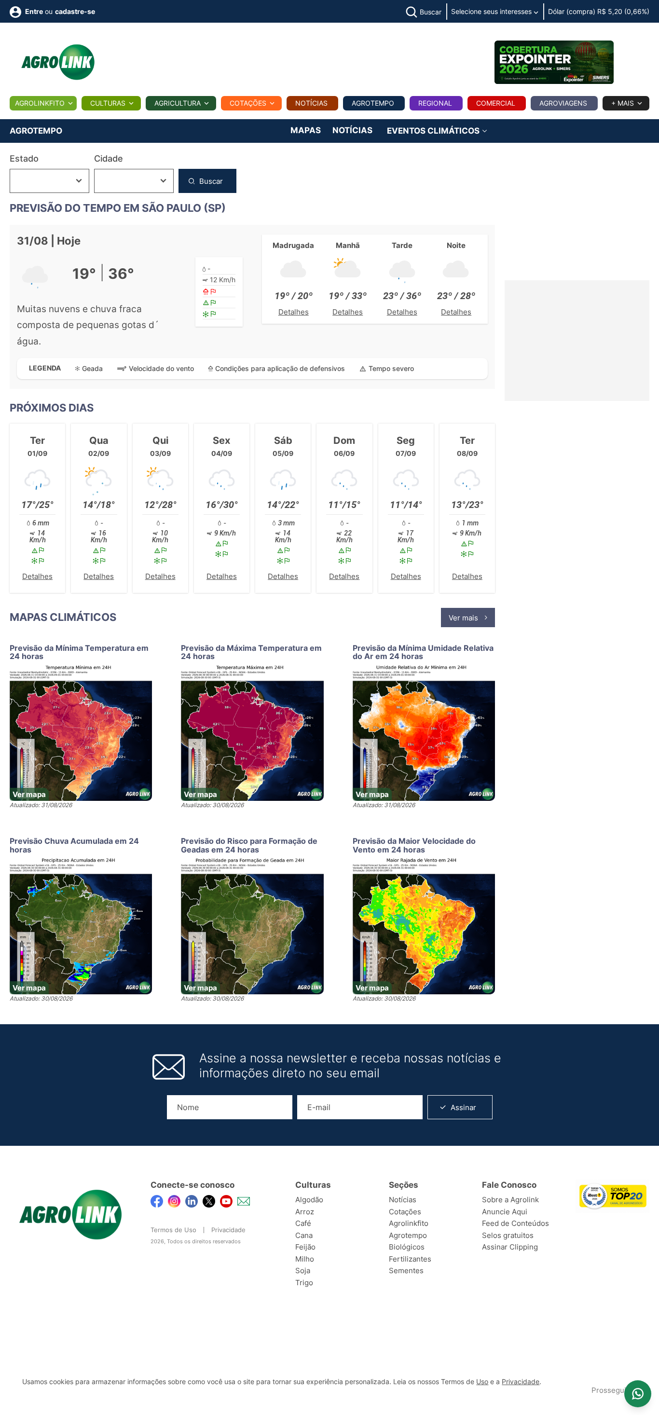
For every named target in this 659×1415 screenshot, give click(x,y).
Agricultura (177, 103)
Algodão (309, 1199)
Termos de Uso (173, 1230)
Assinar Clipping (510, 1246)
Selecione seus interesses (492, 11)
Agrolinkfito (40, 103)
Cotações (248, 103)
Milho (304, 1259)
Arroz (304, 1211)
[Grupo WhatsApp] (637, 1393)
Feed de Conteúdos (515, 1223)
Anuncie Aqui (504, 1211)
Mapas (305, 130)
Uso (482, 1382)
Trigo (304, 1282)
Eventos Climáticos (434, 131)
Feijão (305, 1246)
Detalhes (293, 312)
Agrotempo (373, 103)
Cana (304, 1235)
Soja (302, 1270)
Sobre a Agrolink (510, 1199)
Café (303, 1223)
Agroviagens (563, 103)
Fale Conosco (509, 1185)
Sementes (406, 1270)
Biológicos (407, 1246)
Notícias (311, 103)
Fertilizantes (410, 1259)
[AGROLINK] (57, 62)
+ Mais (622, 103)
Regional (435, 103)
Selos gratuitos (508, 1235)
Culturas (107, 103)
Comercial (495, 103)
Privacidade (228, 1230)
